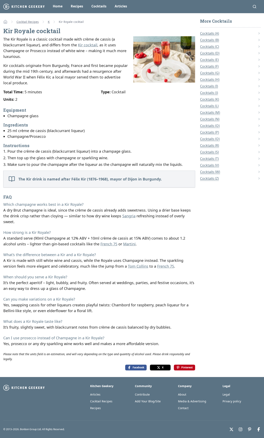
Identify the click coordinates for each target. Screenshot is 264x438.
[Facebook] (259, 429)
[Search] (254, 6)
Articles (121, 6)
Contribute (142, 394)
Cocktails (98, 6)
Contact (183, 408)
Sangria (129, 215)
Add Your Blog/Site (148, 401)
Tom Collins (138, 266)
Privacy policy (232, 401)
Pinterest (187, 367)
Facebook (138, 367)
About (182, 394)
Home (57, 6)
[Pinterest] (250, 429)
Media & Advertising (192, 401)
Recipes (77, 6)
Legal (226, 394)
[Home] (5, 22)
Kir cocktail (87, 44)
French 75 (108, 243)
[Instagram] (240, 429)
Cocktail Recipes (27, 22)
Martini (129, 243)
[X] (231, 429)
